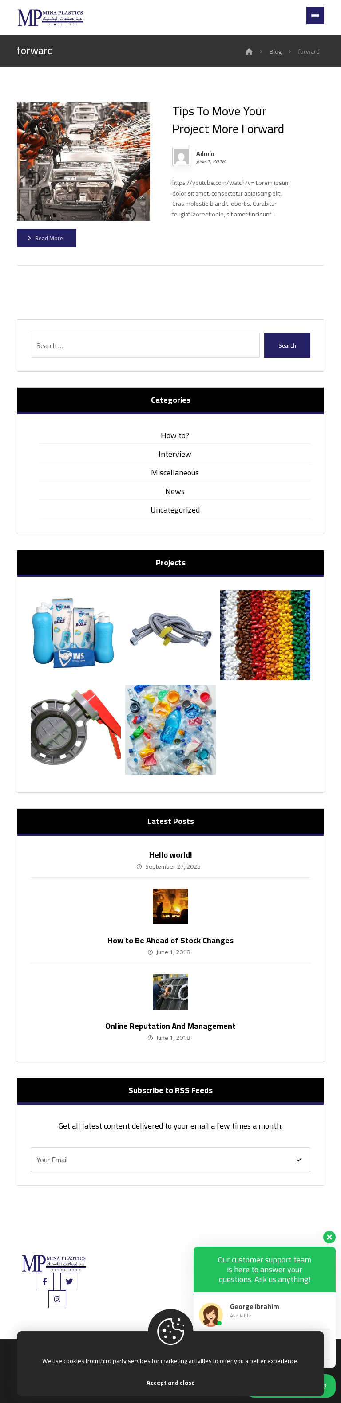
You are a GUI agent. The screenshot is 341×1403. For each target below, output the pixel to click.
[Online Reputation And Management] (170, 992)
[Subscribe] (299, 1159)
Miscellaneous (175, 472)
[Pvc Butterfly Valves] (76, 730)
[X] (69, 1281)
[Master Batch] (265, 635)
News (175, 491)
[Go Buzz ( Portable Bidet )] (76, 635)
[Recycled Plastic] (170, 730)
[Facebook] (45, 1281)
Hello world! (170, 854)
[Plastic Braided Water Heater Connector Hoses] (170, 635)
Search (287, 345)
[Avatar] (181, 156)
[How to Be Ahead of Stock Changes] (170, 906)
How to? (175, 435)
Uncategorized (175, 509)
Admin (205, 153)
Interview (175, 454)
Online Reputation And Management (170, 1026)
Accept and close (171, 1382)
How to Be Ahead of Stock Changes (170, 940)
